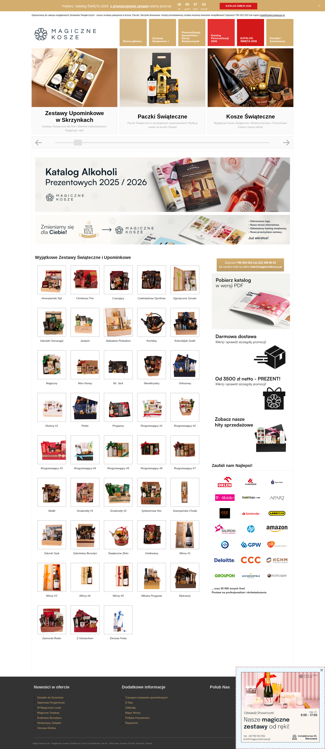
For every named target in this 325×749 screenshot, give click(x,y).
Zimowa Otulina (46, 727)
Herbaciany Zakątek (49, 722)
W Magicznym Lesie (49, 707)
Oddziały (130, 707)
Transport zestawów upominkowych (146, 697)
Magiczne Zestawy (48, 712)
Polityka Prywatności (137, 717)
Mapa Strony (132, 712)
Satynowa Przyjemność (51, 702)
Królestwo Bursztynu (49, 717)
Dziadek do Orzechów (50, 697)
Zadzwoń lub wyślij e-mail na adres (250, 264)
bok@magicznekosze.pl (272, 15)
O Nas (129, 702)
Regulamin (131, 722)
